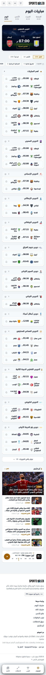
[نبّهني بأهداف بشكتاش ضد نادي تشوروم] (6, 116)
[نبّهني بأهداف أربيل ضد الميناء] (6, 108)
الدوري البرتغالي (31, 222)
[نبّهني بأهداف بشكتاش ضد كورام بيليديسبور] (6, 304)
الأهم (27, 57)
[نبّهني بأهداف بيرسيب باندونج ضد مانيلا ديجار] (6, 321)
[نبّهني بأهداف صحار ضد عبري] (6, 360)
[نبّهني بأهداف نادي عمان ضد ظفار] (6, 338)
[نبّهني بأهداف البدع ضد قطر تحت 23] (6, 392)
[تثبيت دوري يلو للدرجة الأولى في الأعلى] (5, 427)
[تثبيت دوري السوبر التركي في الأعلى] (5, 271)
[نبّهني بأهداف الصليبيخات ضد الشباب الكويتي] (6, 410)
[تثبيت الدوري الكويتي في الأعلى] (5, 402)
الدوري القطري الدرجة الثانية (28, 369)
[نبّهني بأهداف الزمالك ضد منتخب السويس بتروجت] (6, 79)
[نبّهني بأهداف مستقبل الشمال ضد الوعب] (6, 384)
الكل (38, 57)
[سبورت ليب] (23, 581)
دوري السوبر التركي (29, 271)
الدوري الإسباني (31, 174)
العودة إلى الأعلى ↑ (37, 660)
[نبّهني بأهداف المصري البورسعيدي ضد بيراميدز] (6, 86)
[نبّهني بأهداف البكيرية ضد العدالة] (6, 434)
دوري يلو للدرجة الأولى (28, 427)
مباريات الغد (39, 610)
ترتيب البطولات (38, 618)
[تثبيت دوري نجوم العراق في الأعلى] (5, 247)
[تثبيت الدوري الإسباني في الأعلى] (5, 174)
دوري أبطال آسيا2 (30, 314)
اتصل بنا (20, 647)
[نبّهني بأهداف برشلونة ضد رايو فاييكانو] (6, 94)
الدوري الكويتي (31, 402)
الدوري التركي (32, 297)
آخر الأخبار (40, 626)
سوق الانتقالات (38, 622)
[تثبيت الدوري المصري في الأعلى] (5, 141)
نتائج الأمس (40, 614)
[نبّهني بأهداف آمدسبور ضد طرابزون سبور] (6, 124)
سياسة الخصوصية (31, 647)
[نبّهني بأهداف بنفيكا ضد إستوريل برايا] (6, 131)
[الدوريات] (20, 3)
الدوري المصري (31, 141)
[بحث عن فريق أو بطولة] (9, 3)
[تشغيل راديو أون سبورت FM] (15, 3)
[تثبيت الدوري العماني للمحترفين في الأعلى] (5, 331)
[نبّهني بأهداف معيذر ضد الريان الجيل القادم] (6, 377)
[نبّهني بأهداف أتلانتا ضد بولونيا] (6, 213)
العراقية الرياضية (13, 64)
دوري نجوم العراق (30, 248)
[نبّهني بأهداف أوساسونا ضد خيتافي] (6, 189)
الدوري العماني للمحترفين (27, 331)
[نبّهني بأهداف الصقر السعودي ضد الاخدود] (6, 442)
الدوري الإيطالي (31, 198)
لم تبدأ (14, 57)
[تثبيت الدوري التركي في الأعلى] (5, 296)
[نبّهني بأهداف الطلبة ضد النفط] (6, 262)
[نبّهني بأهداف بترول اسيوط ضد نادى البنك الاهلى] (6, 164)
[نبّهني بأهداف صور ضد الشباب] (6, 353)
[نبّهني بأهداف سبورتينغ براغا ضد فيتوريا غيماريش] (6, 237)
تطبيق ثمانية (29, 64)
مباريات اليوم (39, 605)
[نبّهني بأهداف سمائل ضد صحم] (6, 346)
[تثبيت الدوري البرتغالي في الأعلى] (5, 222)
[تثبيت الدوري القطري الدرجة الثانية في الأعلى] (5, 369)
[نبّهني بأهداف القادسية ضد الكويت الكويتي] (6, 417)
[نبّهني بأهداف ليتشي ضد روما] (6, 101)
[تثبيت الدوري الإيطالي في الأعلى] (5, 198)
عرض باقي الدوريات (24, 459)
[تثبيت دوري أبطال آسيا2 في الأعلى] (5, 314)
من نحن (41, 647)
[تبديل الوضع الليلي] (4, 3)
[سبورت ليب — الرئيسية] (36, 3)
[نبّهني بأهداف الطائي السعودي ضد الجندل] (6, 449)
